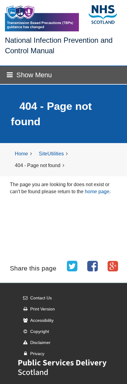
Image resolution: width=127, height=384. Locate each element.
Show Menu (34, 75)
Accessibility (42, 320)
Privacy (37, 353)
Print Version (42, 308)
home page (97, 191)
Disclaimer (40, 342)
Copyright (39, 331)
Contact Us (41, 297)
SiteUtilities (51, 153)
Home (21, 153)
